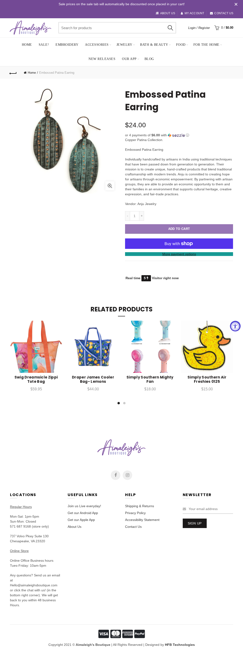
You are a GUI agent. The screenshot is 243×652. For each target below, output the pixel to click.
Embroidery (67, 44)
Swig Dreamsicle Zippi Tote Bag (36, 379)
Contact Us (133, 527)
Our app (129, 59)
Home (27, 44)
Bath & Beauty (154, 44)
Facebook (115, 475)
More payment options (179, 254)
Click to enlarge (109, 185)
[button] (179, 135)
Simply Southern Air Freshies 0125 (206, 379)
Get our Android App (83, 513)
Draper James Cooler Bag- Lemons (93, 379)
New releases (102, 59)
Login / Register (199, 28)
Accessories (97, 44)
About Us (74, 527)
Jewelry (124, 44)
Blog (149, 59)
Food (181, 44)
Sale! (44, 44)
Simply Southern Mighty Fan (149, 379)
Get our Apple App (81, 520)
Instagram (127, 475)
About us (167, 13)
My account (194, 13)
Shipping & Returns (139, 506)
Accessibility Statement (142, 520)
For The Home (206, 44)
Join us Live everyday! (84, 506)
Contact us (223, 13)
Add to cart (179, 229)
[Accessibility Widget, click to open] (235, 326)
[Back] (13, 73)
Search (170, 28)
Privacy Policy (135, 513)
